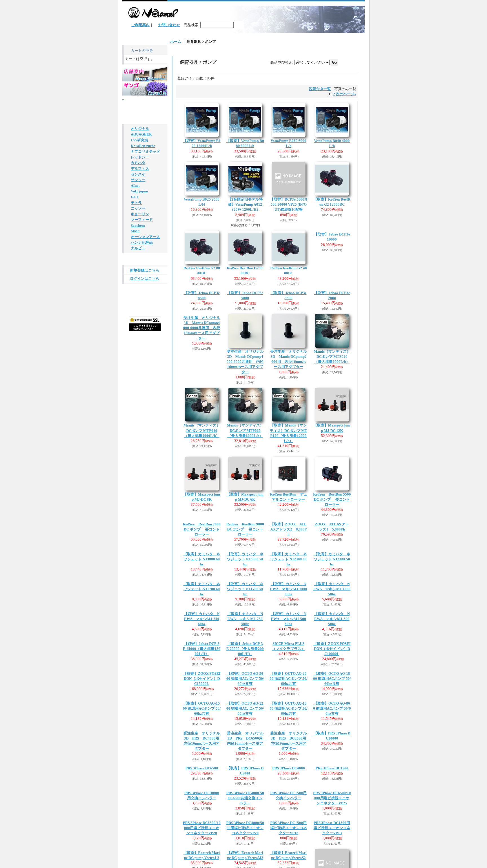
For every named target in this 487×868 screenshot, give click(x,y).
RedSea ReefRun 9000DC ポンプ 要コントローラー (245, 563)
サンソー (138, 265)
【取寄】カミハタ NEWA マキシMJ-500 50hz (332, 754)
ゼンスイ (138, 259)
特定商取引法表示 (142, 383)
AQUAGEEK (141, 215)
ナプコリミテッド (145, 234)
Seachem (138, 315)
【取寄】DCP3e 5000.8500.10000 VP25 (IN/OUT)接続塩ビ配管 (288, 204)
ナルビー (138, 340)
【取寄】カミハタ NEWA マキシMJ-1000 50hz (332, 690)
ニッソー (138, 296)
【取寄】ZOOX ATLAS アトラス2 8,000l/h (288, 563)
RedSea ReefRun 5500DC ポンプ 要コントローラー (332, 533)
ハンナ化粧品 (142, 334)
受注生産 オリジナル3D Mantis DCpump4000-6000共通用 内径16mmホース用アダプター (245, 395)
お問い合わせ (169, 25)
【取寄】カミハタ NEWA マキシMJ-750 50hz (245, 754)
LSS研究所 (139, 221)
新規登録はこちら (144, 362)
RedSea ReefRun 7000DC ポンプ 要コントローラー (202, 563)
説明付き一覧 (320, 89)
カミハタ (138, 246)
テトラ (136, 290)
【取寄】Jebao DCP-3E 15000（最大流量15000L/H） (201, 818)
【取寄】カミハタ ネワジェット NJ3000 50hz (245, 627)
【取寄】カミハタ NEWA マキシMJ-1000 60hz (288, 690)
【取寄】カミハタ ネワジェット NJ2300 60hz (288, 627)
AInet (135, 271)
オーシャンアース (145, 327)
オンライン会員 (141, 187)
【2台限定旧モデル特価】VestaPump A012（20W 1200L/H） (245, 204)
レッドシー (140, 240)
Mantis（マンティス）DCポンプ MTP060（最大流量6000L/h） (245, 464)
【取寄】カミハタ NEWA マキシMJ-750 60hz (202, 754)
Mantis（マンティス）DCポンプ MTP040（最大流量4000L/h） (201, 464)
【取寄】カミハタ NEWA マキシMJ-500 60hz (288, 754)
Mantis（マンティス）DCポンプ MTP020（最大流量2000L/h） (332, 390)
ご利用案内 (140, 25)
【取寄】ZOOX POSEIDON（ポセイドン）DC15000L (201, 847)
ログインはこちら (144, 370)
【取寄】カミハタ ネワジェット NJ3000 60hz (201, 627)
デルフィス (140, 252)
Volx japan (139, 277)
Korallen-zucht (143, 227)
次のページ (346, 94)
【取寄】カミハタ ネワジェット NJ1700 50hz (245, 690)
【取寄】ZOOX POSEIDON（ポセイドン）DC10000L (332, 784)
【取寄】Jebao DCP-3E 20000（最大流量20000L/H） (245, 818)
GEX (135, 283)
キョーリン (140, 302)
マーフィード (142, 309)
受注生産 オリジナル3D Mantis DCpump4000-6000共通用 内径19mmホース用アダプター (201, 395)
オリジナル (140, 209)
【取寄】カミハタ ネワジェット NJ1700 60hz (201, 690)
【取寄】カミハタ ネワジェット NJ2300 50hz (332, 627)
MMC (135, 321)
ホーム (175, 41)
